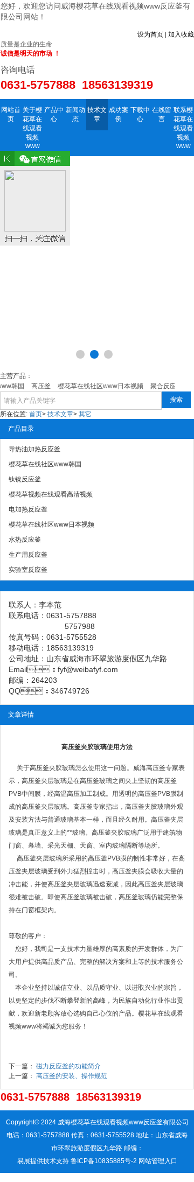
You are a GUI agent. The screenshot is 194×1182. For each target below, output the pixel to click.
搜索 (176, 399)
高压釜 (39, 768)
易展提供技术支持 (43, 1161)
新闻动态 (75, 114)
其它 (85, 414)
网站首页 (10, 114)
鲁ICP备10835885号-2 (104, 1161)
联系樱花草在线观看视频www (183, 128)
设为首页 (150, 34)
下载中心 (140, 114)
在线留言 (161, 114)
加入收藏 (181, 34)
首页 (35, 414)
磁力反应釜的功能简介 (68, 1066)
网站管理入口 (157, 1161)
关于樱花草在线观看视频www (32, 128)
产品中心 (54, 114)
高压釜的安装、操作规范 (71, 1076)
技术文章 (97, 114)
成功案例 (118, 114)
